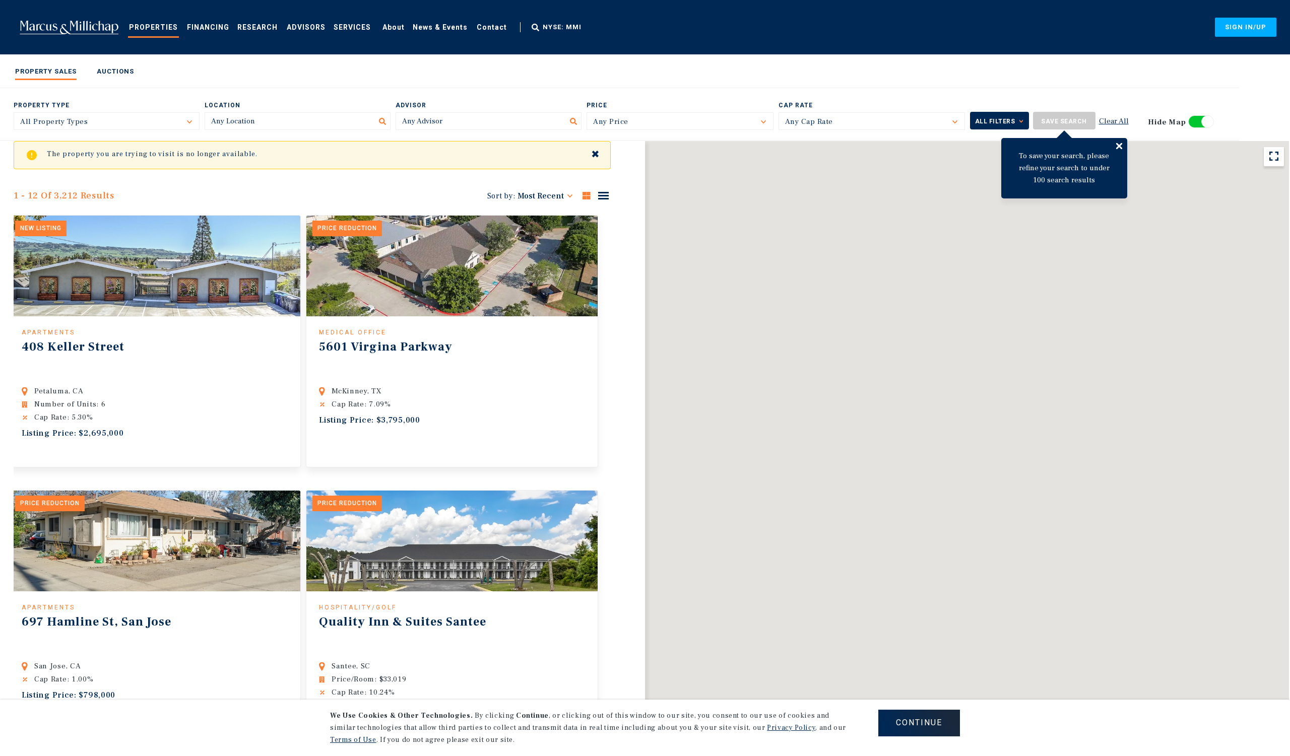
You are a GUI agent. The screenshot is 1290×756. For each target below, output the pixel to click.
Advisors (306, 27)
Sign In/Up (1245, 27)
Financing (208, 27)
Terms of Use (353, 739)
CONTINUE (919, 722)
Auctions (115, 71)
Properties (153, 27)
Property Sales (46, 71)
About (393, 27)
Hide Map (1167, 122)
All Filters (995, 121)
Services (352, 27)
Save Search (1064, 121)
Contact (492, 27)
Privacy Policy (791, 727)
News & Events (440, 27)
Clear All (1114, 121)
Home (69, 27)
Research (257, 27)
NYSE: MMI (562, 27)
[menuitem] (153, 26)
